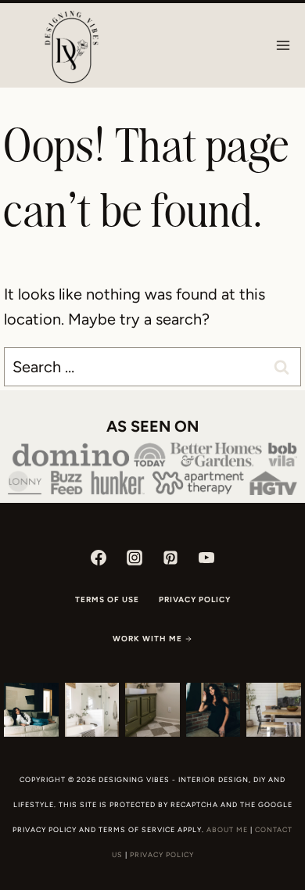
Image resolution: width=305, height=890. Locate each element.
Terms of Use (107, 599)
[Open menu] (282, 45)
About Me (227, 829)
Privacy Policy (195, 599)
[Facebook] (98, 557)
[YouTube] (206, 557)
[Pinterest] (170, 557)
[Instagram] (134, 557)
